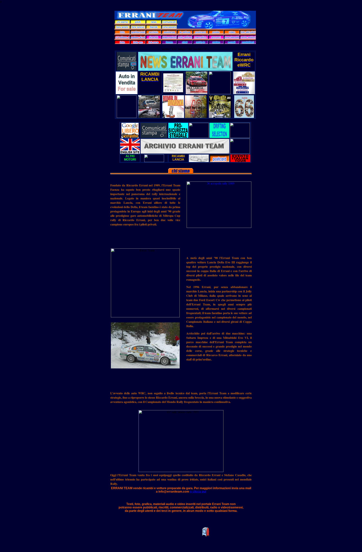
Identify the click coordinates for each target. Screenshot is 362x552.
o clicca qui (198, 491)
